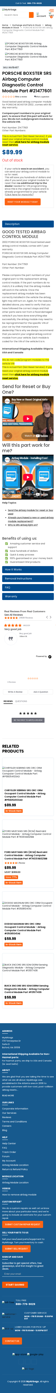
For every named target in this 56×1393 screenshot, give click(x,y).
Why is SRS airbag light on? (23, 525)
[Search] (31, 15)
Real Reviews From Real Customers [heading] (24, 611)
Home (5, 25)
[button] (47, 617)
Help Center (9, 1143)
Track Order (9, 1152)
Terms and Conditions (14, 1121)
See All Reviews (13, 614)
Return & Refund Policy (15, 1169)
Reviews (6, 1117)
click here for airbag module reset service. (25, 143)
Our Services (9, 1113)
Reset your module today (23, 201)
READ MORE (8, 1095)
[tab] (15, 691)
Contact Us (12, 1341)
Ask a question (43, 97)
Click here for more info (19, 194)
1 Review (21, 863)
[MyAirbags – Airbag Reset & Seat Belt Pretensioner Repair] (9, 9)
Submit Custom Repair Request (22, 1224)
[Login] (41, 15)
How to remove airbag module (19, 1194)
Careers (6, 1126)
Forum (5, 1156)
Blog (4, 1130)
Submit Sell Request (16, 1248)
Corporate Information (15, 1108)
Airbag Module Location (15, 1165)
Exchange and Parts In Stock (26, 25)
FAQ (4, 1147)
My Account (9, 1160)
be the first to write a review (28, 720)
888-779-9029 (34, 3)
